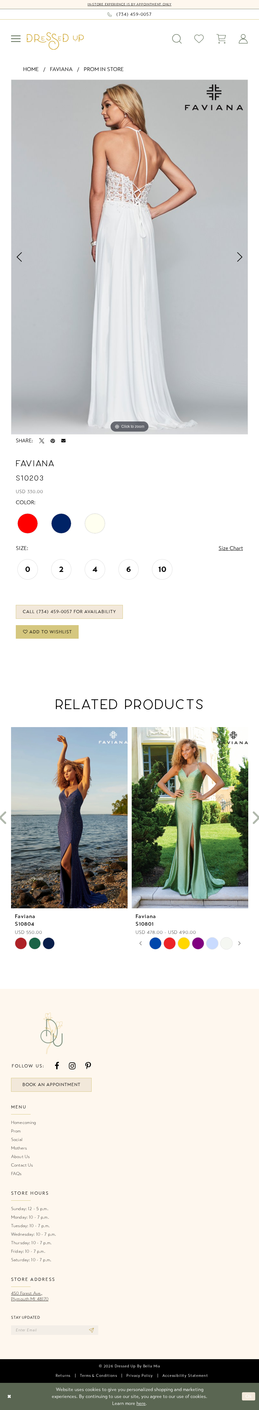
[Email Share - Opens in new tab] (63, 441)
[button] (16, 39)
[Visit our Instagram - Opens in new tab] (72, 1066)
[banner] (55, 41)
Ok (248, 1396)
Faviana (61, 69)
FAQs (16, 1173)
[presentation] (69, 817)
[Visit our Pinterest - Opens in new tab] (88, 1066)
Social (16, 1139)
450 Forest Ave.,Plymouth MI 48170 (29, 1296)
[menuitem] (16, 39)
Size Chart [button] (231, 548)
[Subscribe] (91, 1330)
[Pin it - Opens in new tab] (53, 440)
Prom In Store (104, 69)
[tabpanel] (129, 257)
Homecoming (23, 1122)
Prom (16, 1131)
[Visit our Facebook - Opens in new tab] (57, 1066)
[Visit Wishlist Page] (199, 39)
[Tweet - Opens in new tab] (41, 440)
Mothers (19, 1148)
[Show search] (177, 39)
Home (31, 69)
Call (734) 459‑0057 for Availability (69, 611)
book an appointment (51, 1084)
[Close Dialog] (9, 1396)
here (141, 1403)
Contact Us (22, 1165)
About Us (20, 1156)
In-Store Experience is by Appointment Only (129, 4)
